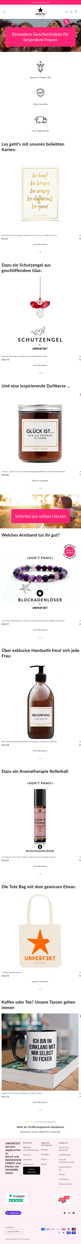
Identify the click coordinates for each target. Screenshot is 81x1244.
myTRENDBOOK (65, 1155)
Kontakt (43, 1164)
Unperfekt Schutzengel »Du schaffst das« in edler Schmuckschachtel (24, 356)
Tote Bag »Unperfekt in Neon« (12, 972)
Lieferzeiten (45, 1154)
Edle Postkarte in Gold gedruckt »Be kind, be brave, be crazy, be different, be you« (29, 235)
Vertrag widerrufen (31, 1170)
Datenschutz (27, 1159)
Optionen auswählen (40, 481)
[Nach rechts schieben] (45, 252)
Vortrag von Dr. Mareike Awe (64, 1148)
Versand (44, 1159)
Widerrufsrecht (28, 1164)
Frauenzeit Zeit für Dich (65, 1168)
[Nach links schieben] (36, 252)
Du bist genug (63, 1179)
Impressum (27, 1155)
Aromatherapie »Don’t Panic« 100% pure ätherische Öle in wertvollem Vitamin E (29, 857)
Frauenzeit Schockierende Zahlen (66, 1161)
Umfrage (62, 1174)
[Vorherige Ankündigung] (4, 2)
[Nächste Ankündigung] (77, 2)
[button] (4, 11)
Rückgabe (44, 1150)
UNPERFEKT (14, 1239)
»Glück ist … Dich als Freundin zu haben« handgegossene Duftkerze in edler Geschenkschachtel (33, 471)
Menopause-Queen (65, 1184)
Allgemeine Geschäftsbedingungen (31, 1148)
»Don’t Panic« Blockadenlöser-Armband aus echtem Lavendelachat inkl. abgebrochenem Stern (33, 621)
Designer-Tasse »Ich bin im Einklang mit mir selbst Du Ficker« (22, 1093)
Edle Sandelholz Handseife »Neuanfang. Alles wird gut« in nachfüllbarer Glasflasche (29, 741)
